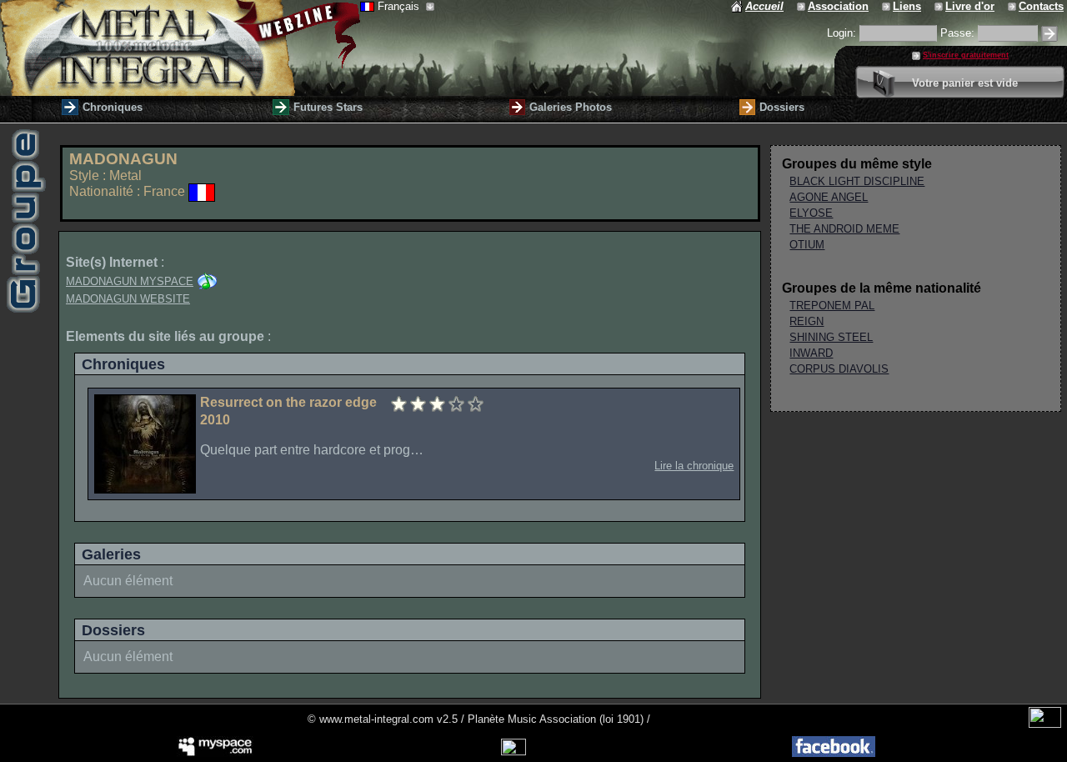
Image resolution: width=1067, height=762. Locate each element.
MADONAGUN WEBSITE (128, 299)
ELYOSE (811, 213)
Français (400, 6)
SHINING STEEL (831, 337)
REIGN (806, 321)
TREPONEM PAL (831, 305)
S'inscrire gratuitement (966, 55)
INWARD (811, 353)
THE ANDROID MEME (844, 229)
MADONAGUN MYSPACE (129, 281)
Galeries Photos (570, 107)
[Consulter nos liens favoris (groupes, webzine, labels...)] (887, 6)
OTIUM (806, 244)
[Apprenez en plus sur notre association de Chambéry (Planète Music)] (802, 6)
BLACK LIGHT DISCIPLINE (856, 181)
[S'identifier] (1049, 34)
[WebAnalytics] (1045, 724)
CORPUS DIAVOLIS (839, 369)
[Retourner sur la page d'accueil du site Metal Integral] (180, 48)
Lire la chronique (694, 465)
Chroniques (113, 107)
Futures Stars (328, 107)
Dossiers (781, 107)
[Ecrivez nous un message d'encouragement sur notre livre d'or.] (939, 6)
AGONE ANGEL (828, 197)
